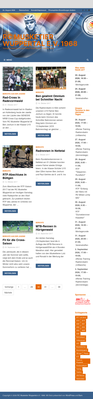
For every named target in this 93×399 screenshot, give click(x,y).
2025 (83, 330)
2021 (83, 324)
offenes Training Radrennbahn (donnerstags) (83, 151)
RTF (77, 357)
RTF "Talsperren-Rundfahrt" (81, 171)
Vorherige (9, 286)
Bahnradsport (80, 337)
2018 (77, 320)
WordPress (70, 395)
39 (59, 286)
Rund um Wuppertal (79, 361)
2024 (77, 330)
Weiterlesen (11, 134)
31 (45, 286)
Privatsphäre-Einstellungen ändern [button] (61, 10)
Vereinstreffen (82, 98)
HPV (77, 343)
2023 (83, 327)
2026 (77, 334)
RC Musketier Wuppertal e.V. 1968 (40, 40)
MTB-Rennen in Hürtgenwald (46, 228)
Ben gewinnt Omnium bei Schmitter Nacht (50, 97)
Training (78, 369)
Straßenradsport (81, 365)
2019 (83, 320)
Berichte (40, 92)
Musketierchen (81, 347)
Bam (80, 395)
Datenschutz (24, 10)
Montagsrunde (82, 84)
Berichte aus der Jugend (14, 94)
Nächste (8, 292)
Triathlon (79, 372)
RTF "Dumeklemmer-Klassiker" (83, 214)
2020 (77, 324)
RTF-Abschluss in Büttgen (15, 176)
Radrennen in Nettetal (50, 151)
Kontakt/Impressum (38, 10)
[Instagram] (86, 9)
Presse (86, 353)
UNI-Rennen (80, 375)
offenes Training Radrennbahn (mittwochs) (83, 132)
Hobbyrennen (80, 340)
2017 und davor (81, 317)
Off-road (78, 353)
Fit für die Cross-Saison (14, 241)
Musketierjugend (81, 350)
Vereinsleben (80, 379)
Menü (9, 60)
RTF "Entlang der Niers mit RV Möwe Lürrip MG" (83, 193)
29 (32, 286)
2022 (77, 327)
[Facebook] (83, 9)
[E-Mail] (89, 9)
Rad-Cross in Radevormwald (13, 99)
